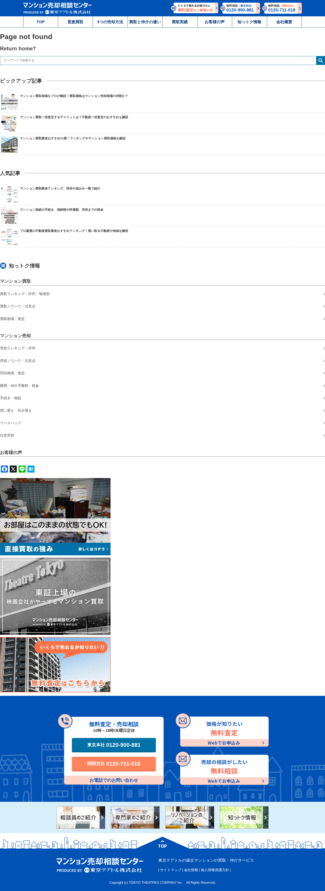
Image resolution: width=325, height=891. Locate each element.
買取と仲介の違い (145, 22)
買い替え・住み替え (16, 410)
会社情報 (191, 870)
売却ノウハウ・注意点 (17, 361)
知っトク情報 (249, 22)
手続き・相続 (10, 398)
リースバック (10, 423)
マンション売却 (15, 335)
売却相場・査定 (12, 373)
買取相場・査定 (12, 319)
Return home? (18, 48)
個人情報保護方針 (215, 870)
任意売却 (7, 435)
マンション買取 (15, 281)
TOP (40, 22)
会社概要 (284, 22)
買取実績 (180, 22)
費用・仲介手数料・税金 (19, 386)
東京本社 (114, 745)
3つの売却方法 (110, 22)
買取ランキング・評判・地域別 (25, 294)
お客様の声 (215, 22)
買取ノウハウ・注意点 (17, 306)
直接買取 (75, 22)
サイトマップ (170, 870)
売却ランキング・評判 (17, 348)
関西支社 (113, 763)
